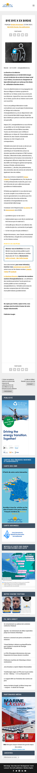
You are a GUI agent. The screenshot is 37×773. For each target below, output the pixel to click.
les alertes (26, 208)
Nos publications (24, 27)
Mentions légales (28, 768)
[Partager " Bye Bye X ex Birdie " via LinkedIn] (15, 35)
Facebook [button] (13, 272)
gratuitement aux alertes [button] (21, 267)
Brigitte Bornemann (17, 24)
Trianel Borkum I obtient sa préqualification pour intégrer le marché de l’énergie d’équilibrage (17, 646)
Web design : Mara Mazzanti (12, 766)
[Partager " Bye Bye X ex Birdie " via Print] (26, 35)
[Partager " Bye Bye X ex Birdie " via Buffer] (19, 35)
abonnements (10, 210)
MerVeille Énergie (13, 27)
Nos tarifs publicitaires (16, 768)
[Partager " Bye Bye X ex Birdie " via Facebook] (11, 35)
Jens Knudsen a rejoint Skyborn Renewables (18, 667)
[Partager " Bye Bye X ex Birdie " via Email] (22, 35)
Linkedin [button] (28, 269)
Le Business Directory (10, 276)
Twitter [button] (6, 272)
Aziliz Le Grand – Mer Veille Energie (17, 258)
